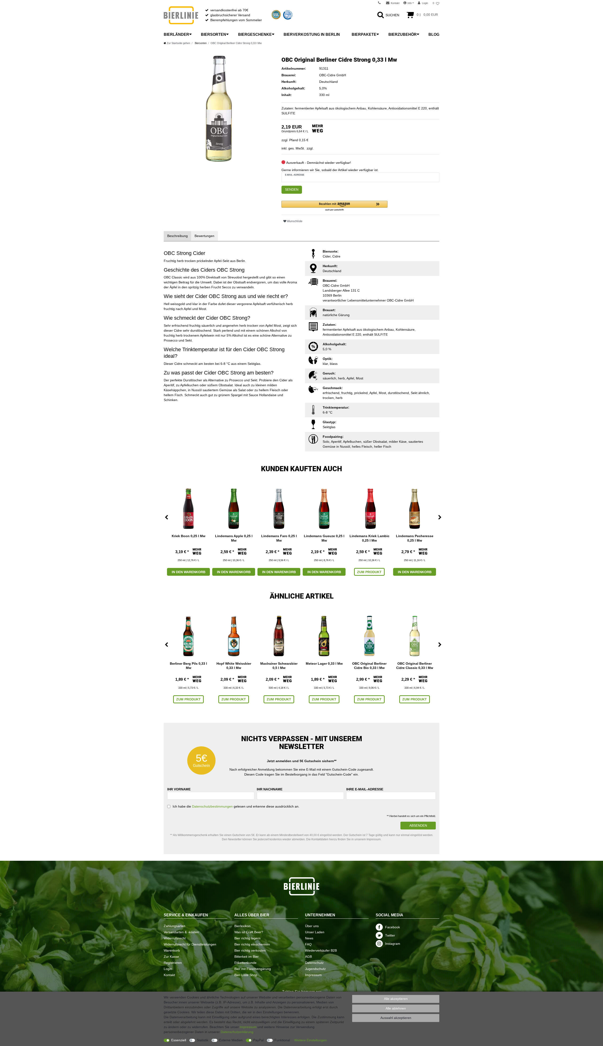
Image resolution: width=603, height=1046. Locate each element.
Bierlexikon (242, 926)
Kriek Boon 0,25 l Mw (188, 536)
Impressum (313, 975)
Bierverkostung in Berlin (312, 34)
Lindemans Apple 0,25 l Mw (234, 538)
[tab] (177, 236)
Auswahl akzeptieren (395, 1018)
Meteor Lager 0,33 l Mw (324, 663)
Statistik (202, 1040)
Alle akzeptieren (396, 999)
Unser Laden (314, 932)
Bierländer (176, 34)
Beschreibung (177, 236)
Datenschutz (314, 963)
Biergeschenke (255, 34)
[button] (334, 206)
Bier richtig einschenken (252, 944)
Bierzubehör (402, 34)
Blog (433, 34)
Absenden (418, 825)
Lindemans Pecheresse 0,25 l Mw (414, 538)
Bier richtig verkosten (250, 950)
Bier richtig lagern (247, 938)
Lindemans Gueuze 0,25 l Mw (324, 538)
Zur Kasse (171, 956)
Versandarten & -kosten (181, 932)
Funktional (282, 1040)
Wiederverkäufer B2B (321, 950)
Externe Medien (231, 1040)
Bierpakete (364, 34)
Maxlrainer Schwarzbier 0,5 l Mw (278, 666)
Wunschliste (294, 221)
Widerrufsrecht (175, 938)
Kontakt (169, 975)
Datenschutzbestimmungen (212, 806)
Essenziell (178, 1040)
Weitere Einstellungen (310, 1040)
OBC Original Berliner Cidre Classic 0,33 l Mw (414, 666)
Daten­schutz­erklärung (237, 1032)
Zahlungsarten (174, 926)
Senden (291, 189)
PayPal (258, 1040)
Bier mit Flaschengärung (252, 969)
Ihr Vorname (179, 789)
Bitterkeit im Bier (246, 956)
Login (168, 969)
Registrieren (173, 963)
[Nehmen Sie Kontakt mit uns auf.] (381, 3)
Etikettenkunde (245, 963)
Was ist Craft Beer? (248, 932)
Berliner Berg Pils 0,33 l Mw (188, 666)
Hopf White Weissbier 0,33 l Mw (233, 666)
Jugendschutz (315, 969)
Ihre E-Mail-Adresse (364, 789)
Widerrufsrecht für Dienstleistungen (190, 944)
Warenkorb (172, 950)
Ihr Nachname (269, 789)
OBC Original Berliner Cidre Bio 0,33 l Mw (369, 666)
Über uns (312, 926)
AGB (308, 956)
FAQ (308, 944)
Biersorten (213, 34)
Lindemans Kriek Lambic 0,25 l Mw (369, 538)
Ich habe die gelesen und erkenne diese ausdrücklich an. (236, 806)
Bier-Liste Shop (245, 975)
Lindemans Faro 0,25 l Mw (279, 538)
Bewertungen (204, 236)
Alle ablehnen (396, 1008)
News (309, 938)
